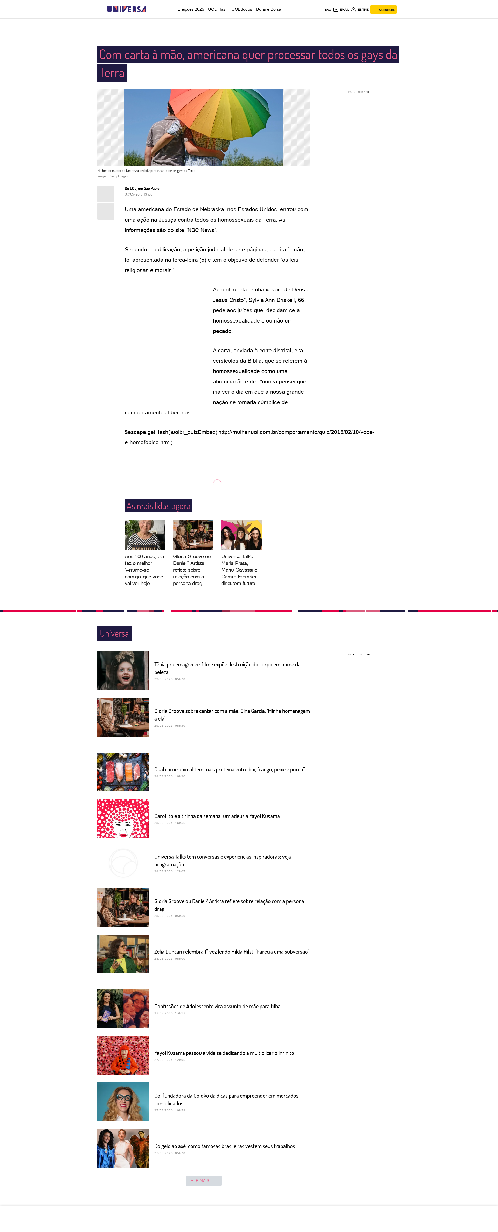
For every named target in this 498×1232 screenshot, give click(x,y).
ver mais (200, 1180)
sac (328, 9)
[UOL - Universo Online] (150, 9)
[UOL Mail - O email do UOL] (341, 9)
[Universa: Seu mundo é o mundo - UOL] (126, 9)
